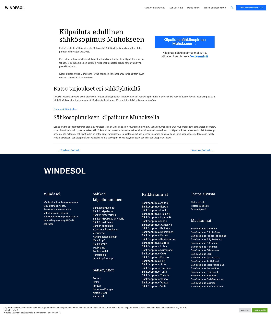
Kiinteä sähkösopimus (105, 229)
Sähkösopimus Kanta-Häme (205, 268)
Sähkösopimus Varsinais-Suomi (207, 286)
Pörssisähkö (100, 254)
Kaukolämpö (100, 243)
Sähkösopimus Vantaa (155, 282)
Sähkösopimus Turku (154, 271)
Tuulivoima (99, 247)
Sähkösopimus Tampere (156, 268)
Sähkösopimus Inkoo (154, 221)
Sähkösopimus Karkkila (156, 228)
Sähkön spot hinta (103, 225)
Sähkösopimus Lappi (201, 254)
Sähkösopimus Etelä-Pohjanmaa (207, 279)
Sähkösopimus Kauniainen (157, 232)
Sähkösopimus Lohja (154, 246)
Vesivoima (99, 233)
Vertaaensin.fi (199, 56)
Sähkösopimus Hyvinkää (156, 217)
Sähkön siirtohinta (103, 222)
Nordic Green (100, 292)
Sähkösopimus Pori (153, 261)
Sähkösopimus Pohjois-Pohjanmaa (208, 236)
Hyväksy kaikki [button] (260, 310)
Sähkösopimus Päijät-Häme (205, 250)
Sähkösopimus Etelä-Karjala (205, 272)
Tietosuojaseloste (200, 206)
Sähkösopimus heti (103, 207)
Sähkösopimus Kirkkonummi (159, 239)
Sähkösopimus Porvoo (155, 257)
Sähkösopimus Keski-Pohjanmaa (207, 265)
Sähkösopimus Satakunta (204, 228)
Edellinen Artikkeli (68, 150)
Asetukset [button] (245, 310)
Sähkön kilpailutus (103, 211)
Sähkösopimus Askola (155, 203)
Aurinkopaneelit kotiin (105, 236)
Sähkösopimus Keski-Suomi (205, 261)
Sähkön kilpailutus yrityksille (108, 218)
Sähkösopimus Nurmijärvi (157, 250)
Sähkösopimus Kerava (155, 235)
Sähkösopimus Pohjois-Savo (205, 232)
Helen (96, 281)
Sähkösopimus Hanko (155, 210)
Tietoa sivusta (198, 202)
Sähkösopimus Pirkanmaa (204, 246)
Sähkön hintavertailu (104, 214)
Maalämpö (99, 240)
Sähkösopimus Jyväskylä (157, 224)
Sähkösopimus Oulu (154, 253)
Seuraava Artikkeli (202, 150)
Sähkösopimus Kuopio (155, 242)
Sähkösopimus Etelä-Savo (204, 275)
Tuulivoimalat (100, 251)
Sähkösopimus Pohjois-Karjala (206, 239)
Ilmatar (97, 285)
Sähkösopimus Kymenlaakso (205, 257)
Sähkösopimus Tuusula (156, 275)
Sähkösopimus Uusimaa (203, 283)
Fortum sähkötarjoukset (65, 109)
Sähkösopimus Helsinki (156, 213)
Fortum (97, 278)
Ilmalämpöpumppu (103, 258)
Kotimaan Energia (103, 289)
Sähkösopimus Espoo (155, 206)
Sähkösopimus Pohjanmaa (204, 243)
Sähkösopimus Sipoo (154, 264)
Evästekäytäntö (198, 209)
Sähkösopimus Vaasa (155, 279)
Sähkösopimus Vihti (154, 286)
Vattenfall (98, 296)
